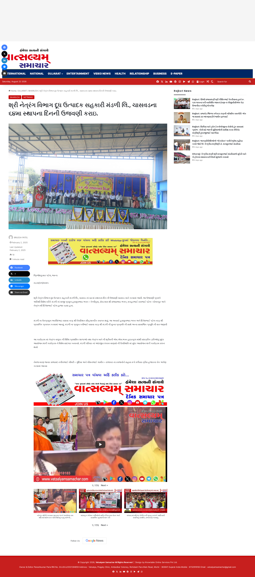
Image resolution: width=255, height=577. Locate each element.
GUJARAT (54, 73)
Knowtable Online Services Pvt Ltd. (161, 562)
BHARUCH (33, 91)
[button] (104, 485)
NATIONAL (37, 73)
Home (13, 91)
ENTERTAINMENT (78, 73)
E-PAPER (176, 73)
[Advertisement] (88, 20)
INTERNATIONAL (15, 73)
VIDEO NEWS (102, 73)
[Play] (100, 444)
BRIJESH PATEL (21, 237)
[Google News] (95, 541)
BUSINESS (160, 73)
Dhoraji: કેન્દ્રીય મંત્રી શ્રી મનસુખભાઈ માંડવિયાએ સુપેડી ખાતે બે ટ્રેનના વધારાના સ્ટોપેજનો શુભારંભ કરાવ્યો (219, 155)
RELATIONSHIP (139, 73)
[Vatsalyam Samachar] (27, 58)
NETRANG (28, 97)
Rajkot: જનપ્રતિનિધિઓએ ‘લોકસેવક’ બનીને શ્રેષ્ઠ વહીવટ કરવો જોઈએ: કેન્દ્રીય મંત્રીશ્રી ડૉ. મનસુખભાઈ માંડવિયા (217, 142)
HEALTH (120, 73)
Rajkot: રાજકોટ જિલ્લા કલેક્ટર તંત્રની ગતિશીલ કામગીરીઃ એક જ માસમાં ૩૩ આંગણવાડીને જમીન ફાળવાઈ (219, 115)
